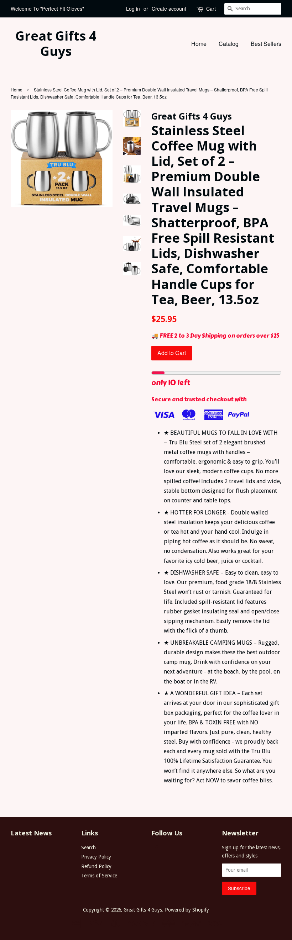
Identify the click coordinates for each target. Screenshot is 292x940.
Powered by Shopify (187, 910)
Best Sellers (266, 43)
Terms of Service (99, 875)
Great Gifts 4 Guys (56, 43)
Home (199, 43)
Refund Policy (96, 866)
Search (88, 847)
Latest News (31, 833)
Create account (169, 8)
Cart (211, 8)
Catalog (229, 43)
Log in (133, 8)
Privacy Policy (96, 857)
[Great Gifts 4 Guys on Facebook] (155, 849)
